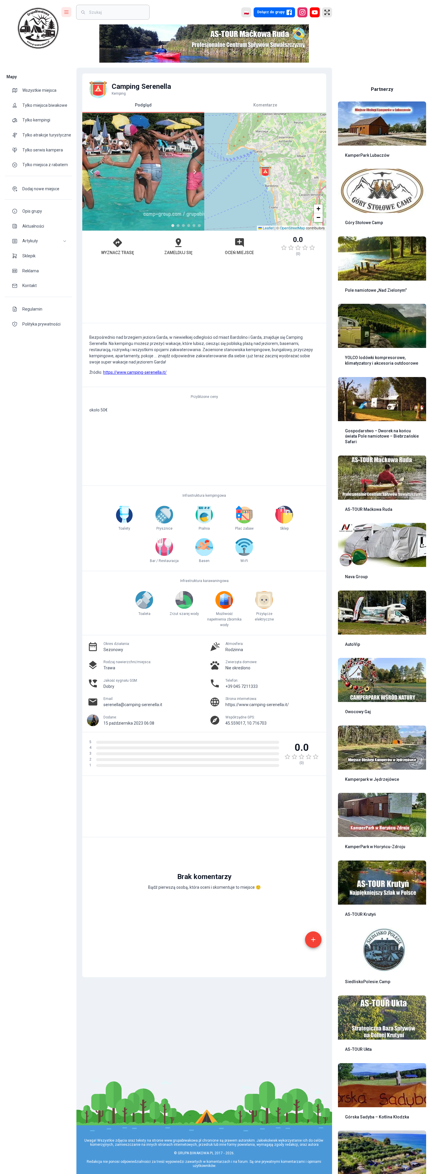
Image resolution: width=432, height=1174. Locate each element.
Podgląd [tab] (143, 105)
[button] (38, 241)
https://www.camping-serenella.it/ (135, 372)
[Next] (194, 172)
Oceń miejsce (239, 252)
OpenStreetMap (292, 227)
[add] (313, 939)
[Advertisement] (204, 292)
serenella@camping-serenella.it (132, 704)
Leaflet (268, 227)
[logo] (38, 28)
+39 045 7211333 (241, 686)
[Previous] (91, 172)
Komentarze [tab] (265, 105)
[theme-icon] (17, 90)
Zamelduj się (178, 252)
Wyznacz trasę (117, 252)
